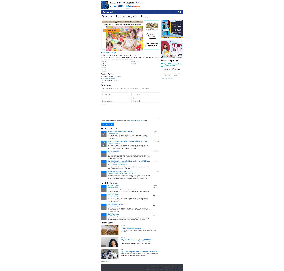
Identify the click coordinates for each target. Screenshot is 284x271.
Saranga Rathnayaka (177, 269)
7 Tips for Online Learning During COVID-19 (136, 240)
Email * (133, 91)
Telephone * (104, 98)
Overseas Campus (113, 133)
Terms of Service (140, 120)
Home (148, 12)
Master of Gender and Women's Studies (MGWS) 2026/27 (128, 141)
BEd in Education (114, 151)
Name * (103, 91)
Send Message (107, 124)
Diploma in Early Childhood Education (121, 131)
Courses (153, 12)
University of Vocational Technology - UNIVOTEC (121, 173)
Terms (154, 267)
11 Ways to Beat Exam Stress (131, 228)
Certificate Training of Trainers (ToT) (120, 171)
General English (113, 186)
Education (103, 71)
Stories (175, 12)
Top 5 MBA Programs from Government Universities (139, 252)
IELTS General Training (116, 204)
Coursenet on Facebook (166, 78)
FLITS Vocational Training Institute (117, 164)
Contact (179, 267)
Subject (133, 98)
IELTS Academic (113, 214)
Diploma (133, 63)
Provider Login (147, 267)
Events (164, 12)
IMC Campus (111, 153)
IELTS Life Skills (113, 194)
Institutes (170, 12)
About (173, 267)
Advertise (167, 267)
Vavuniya (103, 67)
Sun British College (109, 53)
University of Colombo (114, 143)
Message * (103, 104)
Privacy (160, 267)
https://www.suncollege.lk (108, 78)
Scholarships (159, 12)
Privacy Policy (130, 120)
